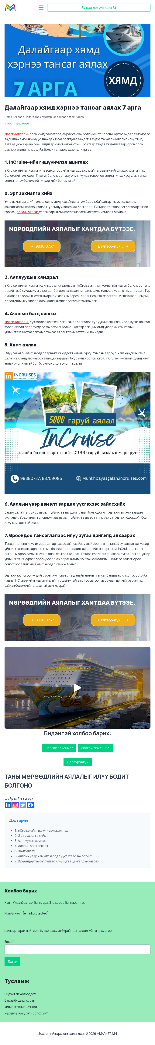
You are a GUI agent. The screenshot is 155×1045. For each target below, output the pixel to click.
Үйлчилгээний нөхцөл (21, 1007)
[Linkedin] (8, 805)
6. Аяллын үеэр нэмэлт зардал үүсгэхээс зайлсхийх (53, 856)
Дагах (12, 961)
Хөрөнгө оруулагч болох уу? (26, 1013)
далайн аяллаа (28, 212)
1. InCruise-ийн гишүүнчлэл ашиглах (41, 830)
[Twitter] (23, 805)
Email (9, 941)
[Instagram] (15, 805)
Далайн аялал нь (17, 134)
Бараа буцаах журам (20, 1000)
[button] (77, 688)
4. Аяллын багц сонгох (31, 846)
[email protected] (35, 913)
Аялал (9, 123)
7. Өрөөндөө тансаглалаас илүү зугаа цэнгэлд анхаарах (57, 861)
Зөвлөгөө (22, 123)
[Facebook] (30, 805)
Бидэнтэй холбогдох (20, 994)
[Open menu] (40, 7)
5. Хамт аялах (25, 851)
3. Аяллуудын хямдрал (31, 840)
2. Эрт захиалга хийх (30, 835)
